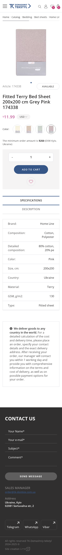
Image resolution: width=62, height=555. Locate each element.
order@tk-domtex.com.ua (20, 492)
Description (31, 209)
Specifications (31, 200)
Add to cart (31, 169)
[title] (20, 6)
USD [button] (22, 116)
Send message (31, 476)
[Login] (46, 6)
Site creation (12, 549)
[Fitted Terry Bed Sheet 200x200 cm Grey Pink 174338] (31, 51)
